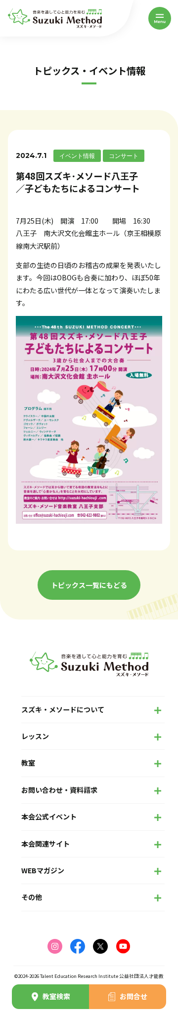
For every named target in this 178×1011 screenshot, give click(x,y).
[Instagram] (54, 946)
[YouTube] (123, 946)
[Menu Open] (159, 18)
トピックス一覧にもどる (89, 585)
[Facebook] (77, 946)
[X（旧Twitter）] (100, 946)
